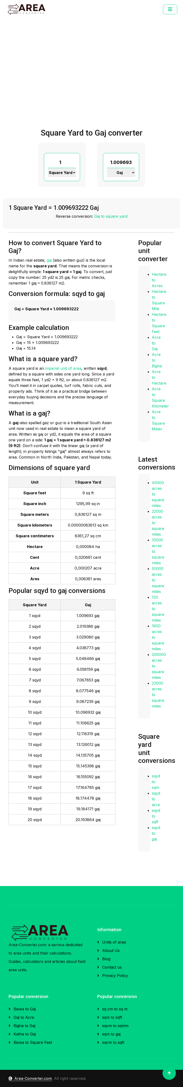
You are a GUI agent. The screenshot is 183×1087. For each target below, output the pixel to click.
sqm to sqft (111, 1017)
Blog (105, 958)
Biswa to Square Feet (32, 1042)
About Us (110, 950)
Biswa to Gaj (24, 1009)
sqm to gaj (111, 1034)
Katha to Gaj (24, 1034)
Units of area (113, 942)
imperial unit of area (63, 368)
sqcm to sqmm (114, 1025)
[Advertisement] (91, 92)
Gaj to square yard (110, 216)
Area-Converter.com (33, 1078)
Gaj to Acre (23, 1017)
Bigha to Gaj (23, 1025)
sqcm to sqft (112, 1042)
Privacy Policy (114, 975)
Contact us (111, 967)
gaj (49, 260)
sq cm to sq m (114, 1009)
